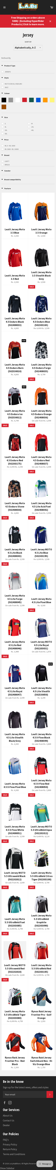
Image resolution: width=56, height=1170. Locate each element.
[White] (17, 100)
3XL (6, 130)
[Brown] (3, 106)
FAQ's (6, 1139)
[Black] (3, 100)
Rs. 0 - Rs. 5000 (10, 146)
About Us (7, 1115)
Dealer (6, 1125)
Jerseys (8, 72)
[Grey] (10, 100)
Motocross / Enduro (13, 84)
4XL (32, 130)
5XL (6, 134)
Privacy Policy (10, 1144)
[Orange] (45, 100)
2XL (32, 127)
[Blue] (38, 100)
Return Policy (10, 1149)
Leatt (7, 161)
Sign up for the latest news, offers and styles (26, 1087)
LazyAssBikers (15, 1163)
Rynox (7, 165)
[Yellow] (52, 100)
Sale (6, 87)
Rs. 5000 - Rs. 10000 (12, 149)
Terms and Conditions (14, 1154)
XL (5, 127)
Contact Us (8, 1120)
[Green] (31, 100)
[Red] (24, 100)
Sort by (28, 42)
